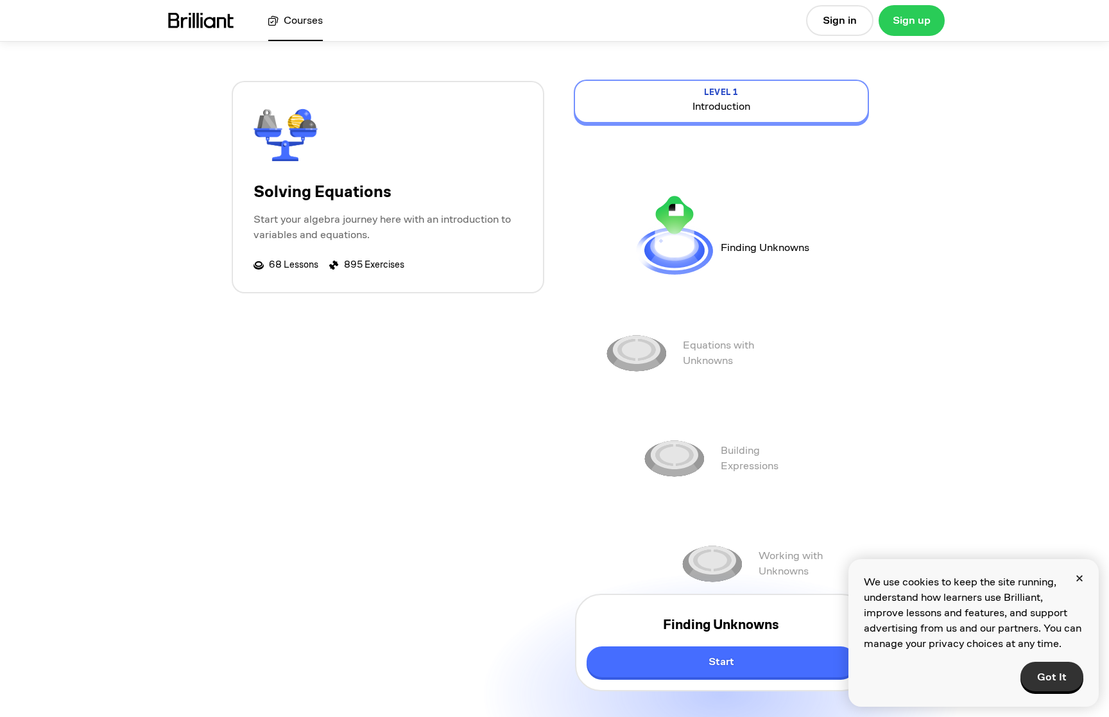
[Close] (1079, 578)
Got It (1052, 677)
